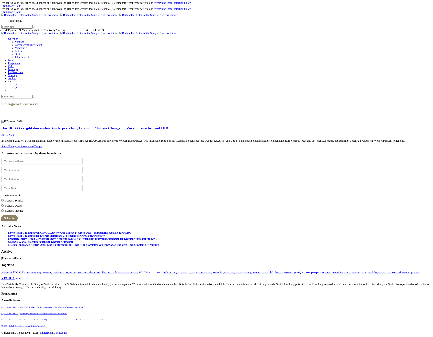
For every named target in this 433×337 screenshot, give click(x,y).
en (16, 84)
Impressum (46, 332)
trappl (410, 272)
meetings (219, 272)
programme (302, 272)
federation (169, 272)
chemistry (47, 272)
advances (7, 272)
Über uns (13, 38)
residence (347, 273)
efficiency (134, 273)
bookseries (31, 272)
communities (85, 272)
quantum (326, 272)
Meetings (13, 69)
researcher (337, 272)
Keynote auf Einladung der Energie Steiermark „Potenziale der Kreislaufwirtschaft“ (56, 235)
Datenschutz (60, 332)
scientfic (364, 273)
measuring (208, 273)
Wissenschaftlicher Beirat (28, 44)
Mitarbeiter (21, 48)
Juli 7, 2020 (7, 134)
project (316, 272)
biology (19, 272)
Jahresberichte (22, 57)
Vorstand (19, 41)
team (404, 272)
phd (271, 272)
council (99, 272)
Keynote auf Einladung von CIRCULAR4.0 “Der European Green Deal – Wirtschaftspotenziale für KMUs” (70, 232)
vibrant (417, 272)
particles (264, 273)
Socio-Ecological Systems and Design (21, 146)
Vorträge (12, 75)
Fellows (19, 51)
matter (200, 272)
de (16, 87)
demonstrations (124, 273)
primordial (288, 272)
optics (245, 273)
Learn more (7, 5)
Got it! (17, 5)
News (11, 60)
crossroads (110, 272)
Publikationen (15, 72)
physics (278, 272)
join (177, 273)
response (356, 272)
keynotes (183, 273)
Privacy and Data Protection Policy (172, 2)
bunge (39, 272)
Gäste (18, 54)
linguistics (191, 273)
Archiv (12, 78)
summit (397, 272)
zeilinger (26, 278)
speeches (383, 273)
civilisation (58, 272)
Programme (14, 63)
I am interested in (11, 195)
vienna (8, 277)
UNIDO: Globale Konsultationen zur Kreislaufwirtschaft (40, 241)
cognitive (70, 272)
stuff (389, 273)
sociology (374, 272)
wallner (18, 278)
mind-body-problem (234, 273)
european (156, 272)
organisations (254, 272)
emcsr (143, 272)
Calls (11, 66)
